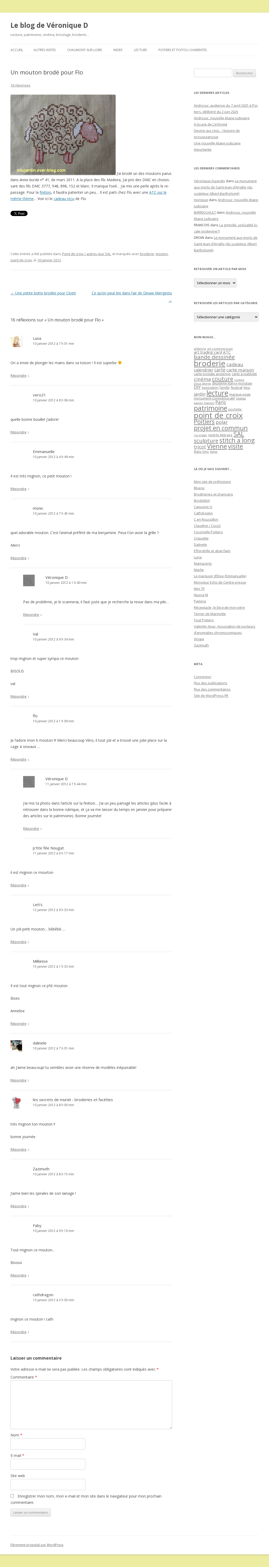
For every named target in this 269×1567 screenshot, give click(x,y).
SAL (239, 434)
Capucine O (203, 506)
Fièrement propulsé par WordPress (37, 1545)
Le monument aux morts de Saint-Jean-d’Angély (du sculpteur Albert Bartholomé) (225, 187)
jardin (199, 394)
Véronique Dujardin (209, 181)
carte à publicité (244, 373)
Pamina (200, 601)
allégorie (200, 349)
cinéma (202, 379)
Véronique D (56, 577)
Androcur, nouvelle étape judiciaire (222, 118)
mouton (162, 253)
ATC (227, 352)
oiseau (241, 398)
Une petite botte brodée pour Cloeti (43, 292)
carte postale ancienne (212, 373)
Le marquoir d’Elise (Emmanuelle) (220, 576)
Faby (37, 1225)
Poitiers (204, 422)
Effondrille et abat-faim (212, 550)
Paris (220, 402)
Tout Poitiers (204, 620)
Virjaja (199, 639)
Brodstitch (202, 500)
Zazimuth (41, 1168)
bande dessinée (214, 356)
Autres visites (45, 50)
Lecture (140, 50)
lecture (217, 393)
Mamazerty (203, 563)
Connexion (202, 676)
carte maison (240, 370)
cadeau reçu (64, 198)
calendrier (203, 370)
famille (225, 387)
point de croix (21, 260)
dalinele (39, 1043)
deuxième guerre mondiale (232, 383)
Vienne (217, 446)
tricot (200, 447)
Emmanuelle (44, 451)
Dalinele (200, 544)
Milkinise (40, 961)
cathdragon (43, 1294)
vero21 (39, 394)
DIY (197, 387)
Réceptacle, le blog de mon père (219, 607)
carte (219, 370)
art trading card (208, 352)
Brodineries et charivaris (213, 494)
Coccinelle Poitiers (208, 532)
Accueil (17, 50)
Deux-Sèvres (202, 383)
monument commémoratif (214, 398)
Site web (18, 1475)
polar (222, 422)
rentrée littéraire (220, 435)
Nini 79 (199, 588)
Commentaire (24, 1377)
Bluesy (199, 488)
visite (235, 446)
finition (45, 192)
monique (201, 199)
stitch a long (237, 440)
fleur (247, 388)
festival (236, 387)
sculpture (206, 440)
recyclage (200, 435)
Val (35, 634)
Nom (16, 1435)
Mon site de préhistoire (212, 481)
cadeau (234, 364)
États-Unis (201, 451)
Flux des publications (210, 683)
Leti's (38, 904)
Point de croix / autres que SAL (86, 253)
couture (222, 379)
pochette (235, 409)
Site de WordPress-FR (211, 695)
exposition (210, 387)
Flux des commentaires (212, 689)
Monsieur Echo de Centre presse (220, 582)
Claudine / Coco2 (207, 525)
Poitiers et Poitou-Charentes (182, 50)
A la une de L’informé (210, 124)
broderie (147, 253)
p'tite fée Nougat (48, 847)
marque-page (240, 394)
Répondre (19, 375)
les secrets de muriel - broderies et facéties (73, 1099)
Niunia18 (201, 595)
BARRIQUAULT (205, 212)
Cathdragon (203, 513)
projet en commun (221, 428)
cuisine (239, 380)
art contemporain (220, 349)
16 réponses (20, 85)
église (214, 452)
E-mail (17, 1455)
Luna (37, 338)
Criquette (201, 538)
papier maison (204, 403)
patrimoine (210, 407)
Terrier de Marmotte (210, 613)
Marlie (199, 569)
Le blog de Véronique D (49, 25)
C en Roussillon (206, 519)
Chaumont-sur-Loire (84, 50)
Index (117, 50)
